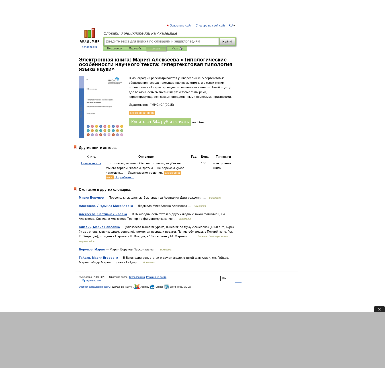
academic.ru (89, 47)
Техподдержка (137, 277)
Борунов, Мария (92, 249)
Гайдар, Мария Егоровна (98, 257)
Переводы (135, 48)
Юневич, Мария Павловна (99, 227)
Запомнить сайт (180, 25)
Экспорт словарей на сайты (95, 286)
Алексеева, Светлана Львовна (103, 214)
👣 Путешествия (91, 280)
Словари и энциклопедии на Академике (140, 33)
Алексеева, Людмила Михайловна (106, 205)
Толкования (114, 48)
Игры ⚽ (177, 48)
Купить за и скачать (160, 121)
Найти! (227, 41)
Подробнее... (124, 177)
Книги (156, 48)
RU (231, 25)
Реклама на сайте (156, 277)
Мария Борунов (91, 197)
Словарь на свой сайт (210, 25)
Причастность (91, 163)
